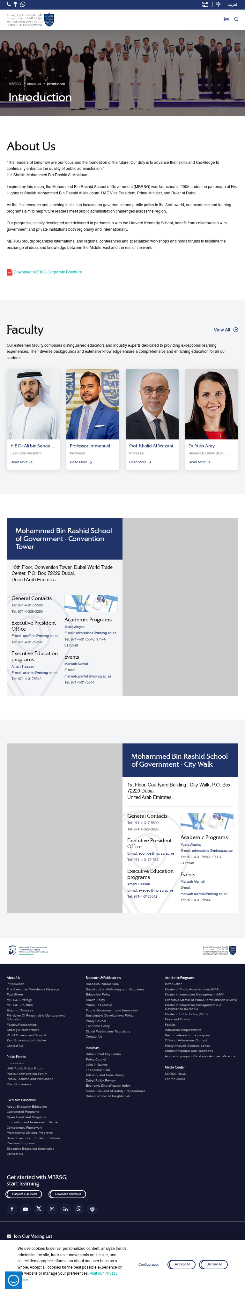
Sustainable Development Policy (109, 1015)
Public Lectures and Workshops (30, 1079)
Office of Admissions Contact (186, 1040)
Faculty (170, 1024)
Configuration (148, 1264)
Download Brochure (68, 1194)
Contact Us (15, 1045)
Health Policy (95, 1000)
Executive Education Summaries (30, 1148)
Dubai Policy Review (100, 1080)
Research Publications (102, 984)
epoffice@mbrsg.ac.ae (40, 636)
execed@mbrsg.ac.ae (40, 673)
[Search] (236, 20)
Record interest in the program (187, 1035)
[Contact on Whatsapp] (23, 5)
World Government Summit (26, 1035)
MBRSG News (175, 1073)
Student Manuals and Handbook (189, 1051)
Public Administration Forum (27, 1073)
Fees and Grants (177, 1019)
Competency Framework (24, 1127)
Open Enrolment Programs (26, 1117)
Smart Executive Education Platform (33, 1138)
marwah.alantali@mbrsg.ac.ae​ (87, 676)
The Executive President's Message (33, 989)
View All (222, 330)
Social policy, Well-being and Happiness (115, 989)
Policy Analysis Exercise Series (187, 1045)
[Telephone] (9, 4)
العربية (233, 5)
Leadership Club (98, 1070)
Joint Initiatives (97, 1064)
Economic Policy (98, 1026)
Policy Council (96, 1021)
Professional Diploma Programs (30, 1132)
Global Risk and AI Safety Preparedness (115, 1091)
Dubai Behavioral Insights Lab (108, 1096)
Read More (19, 462)
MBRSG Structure (20, 1005)
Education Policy (98, 994)
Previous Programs (20, 1143)
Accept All (182, 1264)
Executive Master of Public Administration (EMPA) (201, 1000)
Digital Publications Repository (108, 1031)
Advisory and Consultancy (105, 1075)
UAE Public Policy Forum (25, 1068)
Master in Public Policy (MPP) (186, 1014)
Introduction (15, 984)
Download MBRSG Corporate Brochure (47, 272)
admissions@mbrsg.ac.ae (96, 633)
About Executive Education (27, 1106)
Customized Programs (23, 1111)
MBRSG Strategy (19, 1000)
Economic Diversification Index (108, 1085)
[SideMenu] (226, 20)
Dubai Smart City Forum (103, 1054)
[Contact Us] (15, 4)
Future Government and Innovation (112, 1010)
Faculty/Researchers (22, 1024)
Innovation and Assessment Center (32, 1122)
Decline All (214, 1264)
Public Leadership (99, 1005)
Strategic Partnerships (23, 1030)
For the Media (175, 1079)
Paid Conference (19, 1084)
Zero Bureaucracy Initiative (26, 1040)
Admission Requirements (183, 1030)
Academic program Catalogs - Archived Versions (200, 1056)
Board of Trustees (20, 1010)
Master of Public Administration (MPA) (192, 989)
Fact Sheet (15, 994)
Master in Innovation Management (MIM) (194, 994)
